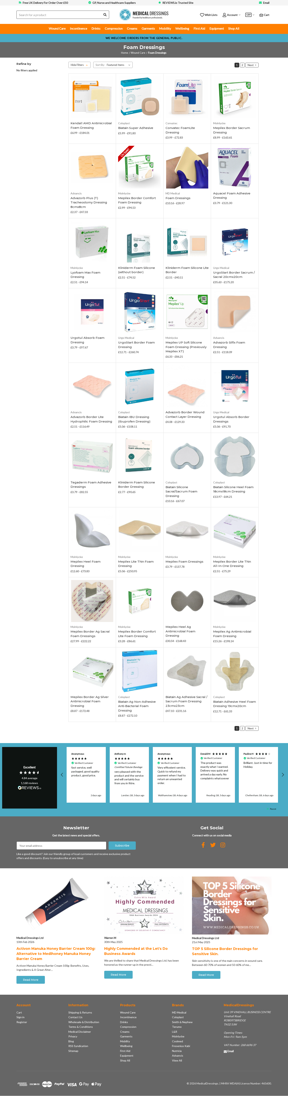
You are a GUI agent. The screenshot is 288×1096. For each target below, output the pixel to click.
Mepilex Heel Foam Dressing (86, 564)
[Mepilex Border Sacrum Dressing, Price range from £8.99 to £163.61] (235, 97)
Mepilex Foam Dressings (184, 561)
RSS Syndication (78, 1046)
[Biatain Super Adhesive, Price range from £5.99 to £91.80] (140, 97)
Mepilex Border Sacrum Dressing (231, 130)
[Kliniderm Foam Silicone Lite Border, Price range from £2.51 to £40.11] (187, 242)
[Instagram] (223, 845)
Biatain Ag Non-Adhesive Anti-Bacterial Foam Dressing (137, 706)
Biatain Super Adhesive (135, 128)
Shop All (233, 28)
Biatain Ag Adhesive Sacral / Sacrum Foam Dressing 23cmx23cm (186, 701)
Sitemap (73, 1050)
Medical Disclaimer (79, 1031)
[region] (172, 775)
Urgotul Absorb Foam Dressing (87, 340)
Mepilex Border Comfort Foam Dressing (137, 200)
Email (266, 2)
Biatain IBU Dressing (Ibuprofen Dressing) (134, 419)
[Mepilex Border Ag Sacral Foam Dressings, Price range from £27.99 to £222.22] (92, 601)
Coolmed (177, 1041)
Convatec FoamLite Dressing (180, 130)
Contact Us (75, 1017)
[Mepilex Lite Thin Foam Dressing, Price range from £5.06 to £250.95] (140, 531)
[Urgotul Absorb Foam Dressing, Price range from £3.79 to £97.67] (92, 312)
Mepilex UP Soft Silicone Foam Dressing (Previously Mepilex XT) (186, 347)
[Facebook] (203, 845)
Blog (71, 1041)
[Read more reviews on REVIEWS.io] (29, 788)
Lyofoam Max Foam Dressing (85, 275)
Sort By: (100, 64)
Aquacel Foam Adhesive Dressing (231, 195)
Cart (19, 1012)
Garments (148, 28)
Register (21, 1022)
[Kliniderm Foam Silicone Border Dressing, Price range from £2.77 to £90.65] (140, 456)
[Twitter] (213, 845)
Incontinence (78, 28)
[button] (62, 775)
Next (251, 65)
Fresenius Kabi (181, 1046)
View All (177, 1060)
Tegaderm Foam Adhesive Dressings (91, 484)
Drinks (96, 28)
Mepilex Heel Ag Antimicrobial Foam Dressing (180, 631)
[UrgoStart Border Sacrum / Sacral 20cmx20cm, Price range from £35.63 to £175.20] (235, 242)
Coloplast (178, 1017)
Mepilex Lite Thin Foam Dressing (136, 564)
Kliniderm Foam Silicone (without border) (136, 270)
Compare (90, 110)
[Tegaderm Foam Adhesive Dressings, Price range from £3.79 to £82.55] (92, 456)
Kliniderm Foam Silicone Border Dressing (136, 484)
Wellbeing (182, 28)
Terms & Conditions (80, 1026)
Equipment (216, 28)
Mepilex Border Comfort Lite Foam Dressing (137, 634)
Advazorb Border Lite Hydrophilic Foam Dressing (91, 419)
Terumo (177, 1026)
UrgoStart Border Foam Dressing (136, 345)
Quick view (92, 103)
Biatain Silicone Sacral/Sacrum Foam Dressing (181, 491)
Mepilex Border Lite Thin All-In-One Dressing (232, 564)
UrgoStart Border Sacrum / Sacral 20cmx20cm (234, 275)
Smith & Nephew (182, 1022)
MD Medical (179, 1012)
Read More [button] (30, 980)
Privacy (72, 1036)
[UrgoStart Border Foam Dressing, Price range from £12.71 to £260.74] (140, 312)
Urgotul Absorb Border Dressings (231, 419)
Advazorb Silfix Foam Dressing (229, 345)
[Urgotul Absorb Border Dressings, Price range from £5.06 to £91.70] (235, 386)
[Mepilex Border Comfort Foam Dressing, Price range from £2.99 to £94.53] (140, 167)
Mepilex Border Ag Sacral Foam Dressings (90, 634)
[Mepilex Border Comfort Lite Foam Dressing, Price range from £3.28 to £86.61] (140, 601)
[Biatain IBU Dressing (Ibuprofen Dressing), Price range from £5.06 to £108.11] (140, 386)
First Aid (199, 28)
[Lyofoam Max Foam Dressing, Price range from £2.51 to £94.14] (92, 242)
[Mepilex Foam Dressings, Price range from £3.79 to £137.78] (187, 531)
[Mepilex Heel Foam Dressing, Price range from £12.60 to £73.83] (92, 531)
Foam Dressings (178, 198)
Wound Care (57, 28)
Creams (132, 28)
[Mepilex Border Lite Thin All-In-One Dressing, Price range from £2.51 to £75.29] (235, 531)
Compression (114, 28)
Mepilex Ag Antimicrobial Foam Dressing (232, 634)
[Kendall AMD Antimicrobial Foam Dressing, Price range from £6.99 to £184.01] (92, 97)
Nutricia (177, 1050)
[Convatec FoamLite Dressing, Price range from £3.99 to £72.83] (187, 97)
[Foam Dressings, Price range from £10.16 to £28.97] (187, 167)
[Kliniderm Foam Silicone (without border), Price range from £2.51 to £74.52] (140, 242)
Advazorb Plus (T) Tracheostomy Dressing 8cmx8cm (89, 202)
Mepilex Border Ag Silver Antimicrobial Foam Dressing (90, 701)
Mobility (165, 28)
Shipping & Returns (80, 1012)
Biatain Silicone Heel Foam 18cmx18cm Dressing (233, 489)
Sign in (20, 1017)
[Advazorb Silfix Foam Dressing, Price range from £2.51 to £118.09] (235, 312)
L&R (174, 1031)
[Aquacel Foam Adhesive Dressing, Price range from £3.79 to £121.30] (235, 167)
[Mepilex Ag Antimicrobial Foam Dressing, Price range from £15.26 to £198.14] (235, 601)
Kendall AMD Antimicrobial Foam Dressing (91, 125)
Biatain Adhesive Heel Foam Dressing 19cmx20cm (234, 704)
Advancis (177, 1055)
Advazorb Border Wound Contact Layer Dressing (185, 414)
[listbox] (119, 65)
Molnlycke (178, 1036)
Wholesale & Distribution (83, 1022)
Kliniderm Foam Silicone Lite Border (187, 270)
